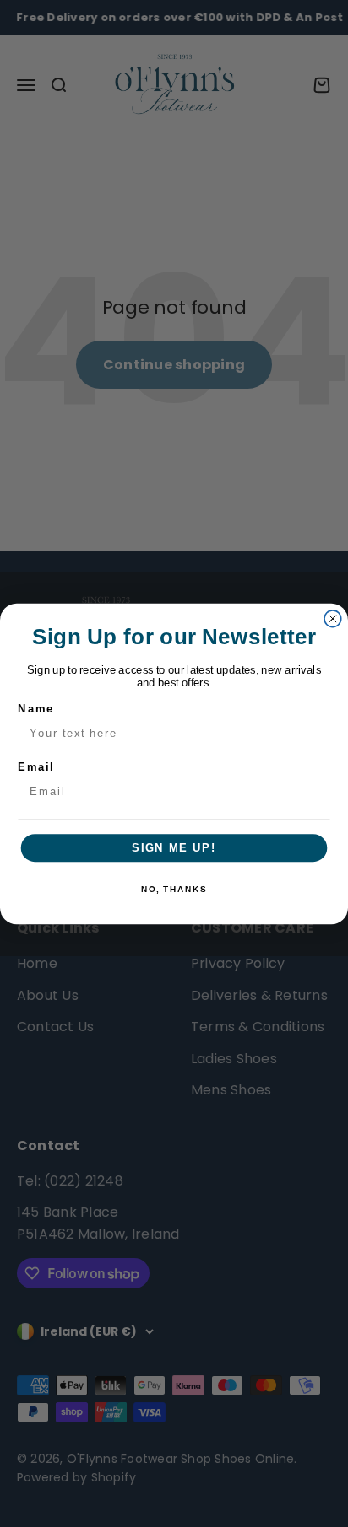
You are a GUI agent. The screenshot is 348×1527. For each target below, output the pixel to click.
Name (36, 708)
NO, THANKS (174, 889)
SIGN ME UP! (174, 847)
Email (36, 766)
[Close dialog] (332, 618)
